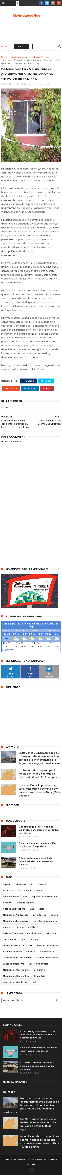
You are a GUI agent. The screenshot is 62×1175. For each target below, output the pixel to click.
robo (46, 57)
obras (41, 908)
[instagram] (53, 3)
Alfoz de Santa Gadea (47, 957)
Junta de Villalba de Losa (15, 982)
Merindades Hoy (26, 15)
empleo (7, 927)
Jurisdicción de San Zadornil (17, 957)
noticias (36, 57)
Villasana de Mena (12, 951)
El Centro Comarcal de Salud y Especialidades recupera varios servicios (36, 861)
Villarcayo (8, 890)
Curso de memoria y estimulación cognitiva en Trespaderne (37, 845)
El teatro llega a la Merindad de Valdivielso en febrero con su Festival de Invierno (39, 830)
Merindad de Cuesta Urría (16, 976)
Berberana (39, 969)
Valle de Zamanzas (13, 933)
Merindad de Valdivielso (45, 921)
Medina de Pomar (24, 884)
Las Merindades (19, 57)
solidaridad (51, 933)
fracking (34, 939)
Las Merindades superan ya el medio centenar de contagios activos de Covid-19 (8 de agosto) (40, 774)
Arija (30, 945)
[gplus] (59, 3)
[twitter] (47, 3)
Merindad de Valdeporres (15, 915)
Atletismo (33, 927)
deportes (8, 902)
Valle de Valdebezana (14, 908)
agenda (7, 884)
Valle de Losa (39, 915)
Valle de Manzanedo (47, 945)
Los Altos (30, 951)
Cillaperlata (39, 976)
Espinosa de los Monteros (45, 896)
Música (54, 915)
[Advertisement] (31, 529)
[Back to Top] (31, 1170)
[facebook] (41, 3)
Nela (35, 982)
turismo (20, 927)
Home (4, 46)
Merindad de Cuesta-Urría (16, 969)
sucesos (5, 60)
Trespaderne (9, 939)
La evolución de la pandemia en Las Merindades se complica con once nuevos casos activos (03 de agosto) (40, 790)
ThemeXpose (23, 1159)
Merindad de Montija (13, 945)
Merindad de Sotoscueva (15, 921)
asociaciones (34, 933)
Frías (23, 939)
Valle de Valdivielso (38, 963)
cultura (39, 890)
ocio (25, 896)
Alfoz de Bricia (47, 951)
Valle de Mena (24, 890)
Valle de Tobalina (26, 902)
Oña (32, 908)
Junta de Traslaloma (13, 963)
